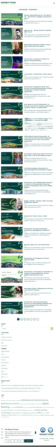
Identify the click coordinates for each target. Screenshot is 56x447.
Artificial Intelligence (17, 400)
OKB (34, 410)
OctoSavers (31, 410)
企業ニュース (4, 377)
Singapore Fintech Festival (9, 415)
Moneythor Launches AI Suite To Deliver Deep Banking (36, 59)
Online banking (41, 410)
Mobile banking (21, 410)
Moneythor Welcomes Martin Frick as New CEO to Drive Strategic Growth (38, 154)
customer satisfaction (38, 403)
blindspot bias (22, 403)
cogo (32, 404)
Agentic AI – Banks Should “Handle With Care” (37, 31)
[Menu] (54, 3)
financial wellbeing (35, 407)
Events (20, 407)
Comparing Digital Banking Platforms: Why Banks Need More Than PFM (20, 388)
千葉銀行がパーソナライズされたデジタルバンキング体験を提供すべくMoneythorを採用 (38, 119)
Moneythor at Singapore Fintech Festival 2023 (36, 259)
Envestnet (11, 407)
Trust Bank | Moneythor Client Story (38, 74)
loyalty (15, 410)
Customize (9, 441)
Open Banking (5, 357)
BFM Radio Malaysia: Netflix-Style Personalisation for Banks (37, 45)
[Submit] (52, 328)
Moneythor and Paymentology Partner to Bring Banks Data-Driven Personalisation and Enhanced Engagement (38, 304)
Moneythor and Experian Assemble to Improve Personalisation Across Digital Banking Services (38, 273)
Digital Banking (5, 351)
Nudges (27, 410)
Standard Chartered (27, 415)
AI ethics (6, 400)
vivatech (52, 415)
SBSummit (43, 413)
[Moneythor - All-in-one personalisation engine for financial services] (8, 3)
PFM (39, 413)
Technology (4, 368)
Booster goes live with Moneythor (37, 244)
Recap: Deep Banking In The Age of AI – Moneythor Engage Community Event (37, 16)
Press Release (5, 363)
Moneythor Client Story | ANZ (35, 216)
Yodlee (5, 417)
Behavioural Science (6, 340)
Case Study (4, 345)
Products (3, 365)
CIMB (30, 403)
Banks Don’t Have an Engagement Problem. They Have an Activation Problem (22, 385)
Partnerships (5, 413)
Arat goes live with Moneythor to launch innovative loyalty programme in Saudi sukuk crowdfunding (38, 106)
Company (3, 348)
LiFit (13, 410)
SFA (46, 413)
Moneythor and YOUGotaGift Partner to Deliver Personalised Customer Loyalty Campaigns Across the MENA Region (38, 185)
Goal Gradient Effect (48, 407)
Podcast (3, 360)
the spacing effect (35, 415)
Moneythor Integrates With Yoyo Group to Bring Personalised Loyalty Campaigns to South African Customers (38, 89)
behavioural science (31, 400)
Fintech (43, 407)
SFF (48, 413)
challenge (27, 403)
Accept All (28, 441)
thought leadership (44, 415)
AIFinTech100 (10, 400)
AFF (2, 400)
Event (2, 354)
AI (3, 400)
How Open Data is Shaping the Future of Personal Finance (38, 289)
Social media (19, 415)
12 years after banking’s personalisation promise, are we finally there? (20, 391)
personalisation (33, 413)
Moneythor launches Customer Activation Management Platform (37, 229)
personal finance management (20, 413)
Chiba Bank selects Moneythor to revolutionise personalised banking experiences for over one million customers (37, 139)
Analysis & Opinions (6, 337)
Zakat (8, 417)
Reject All (19, 441)
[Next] (38, 319)
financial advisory (26, 407)
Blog (2, 343)
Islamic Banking (8, 410)
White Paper (4, 374)
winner (2, 417)
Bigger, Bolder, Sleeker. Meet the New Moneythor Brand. (38, 201)
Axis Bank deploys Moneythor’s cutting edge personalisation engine (38, 169)
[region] (19, 435)
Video (2, 371)
